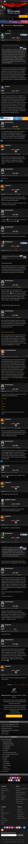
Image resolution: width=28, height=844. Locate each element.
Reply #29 (3, 154)
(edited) (18, 40)
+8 (2, 628)
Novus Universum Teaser (7, 332)
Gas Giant (3, 398)
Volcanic (3, 406)
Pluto (25, 377)
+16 (2, 90)
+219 (2, 149)
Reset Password (20, 816)
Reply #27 (3, 93)
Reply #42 (3, 491)
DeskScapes (3, 796)
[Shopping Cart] (24, 1)
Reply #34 (3, 250)
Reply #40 (3, 447)
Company (3, 806)
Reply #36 (3, 317)
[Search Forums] (27, 1)
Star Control (18, 796)
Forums (2, 823)
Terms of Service (13, 841)
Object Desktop (4, 788)
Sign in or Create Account (14, 716)
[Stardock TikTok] (14, 780)
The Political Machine (20, 797)
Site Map (23, 841)
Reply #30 (3, 175)
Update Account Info (21, 818)
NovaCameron (9, 122)
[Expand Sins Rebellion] (2, 756)
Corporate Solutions (5, 790)
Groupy (2, 799)
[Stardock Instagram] (17, 778)
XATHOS (7, 86)
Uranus (3, 376)
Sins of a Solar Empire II (20, 794)
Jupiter (21, 372)
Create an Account (21, 813)
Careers (2, 814)
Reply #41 (3, 472)
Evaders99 (8, 625)
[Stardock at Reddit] (9, 780)
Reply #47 (3, 608)
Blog (2, 811)
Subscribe (20, 835)
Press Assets (3, 818)
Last (26, 30)
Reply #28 (3, 128)
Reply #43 (3, 506)
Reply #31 (3, 194)
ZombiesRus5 (9, 242)
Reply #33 (3, 233)
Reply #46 (3, 575)
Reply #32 (3, 216)
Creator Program (4, 820)
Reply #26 (3, 40)
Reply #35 (3, 287)
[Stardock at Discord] (11, 780)
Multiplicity (3, 797)
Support (19, 806)
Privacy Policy (6, 841)
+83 (2, 503)
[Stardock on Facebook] (10, 778)
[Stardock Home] (5, 1)
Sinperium (8, 145)
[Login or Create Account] (22, 1)
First (13, 30)
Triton (9, 377)
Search (8, 19)
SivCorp (7, 466)
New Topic (23, 16)
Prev (16, 30)
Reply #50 (3, 675)
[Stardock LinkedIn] (16, 780)
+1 (2, 354)
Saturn (15, 372)
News (2, 816)
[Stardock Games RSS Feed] (19, 780)
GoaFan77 (8, 33)
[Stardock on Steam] (20, 778)
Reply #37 (3, 356)
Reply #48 (3, 631)
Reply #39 (3, 428)
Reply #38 (3, 391)
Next (23, 30)
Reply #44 (3, 525)
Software (3, 786)
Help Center (19, 809)
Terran (3, 409)
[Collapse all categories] (27, 739)
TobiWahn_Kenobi (10, 499)
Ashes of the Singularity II (21, 788)
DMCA (18, 841)
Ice (2, 401)
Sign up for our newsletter (8, 833)
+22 (2, 126)
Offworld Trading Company (21, 799)
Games (17, 786)
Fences (2, 794)
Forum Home (3, 19)
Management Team (5, 813)
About (2, 809)
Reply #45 (3, 542)
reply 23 (17, 45)
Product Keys (20, 814)
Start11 (2, 792)
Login (12, 19)
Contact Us (3, 822)
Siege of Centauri (19, 801)
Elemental (18, 790)
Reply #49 (3, 646)
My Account (19, 811)
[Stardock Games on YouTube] (13, 778)
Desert (3, 404)
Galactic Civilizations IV (20, 792)
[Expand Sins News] (2, 750)
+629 (2, 37)
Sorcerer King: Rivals (20, 803)
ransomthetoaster (10, 350)
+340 (2, 245)
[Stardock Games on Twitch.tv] (15, 778)
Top (26, 40)
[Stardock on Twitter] (8, 778)
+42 (2, 469)
